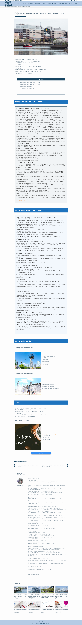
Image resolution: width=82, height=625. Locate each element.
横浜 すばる (20, 485)
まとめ (21, 91)
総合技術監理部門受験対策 (26, 86)
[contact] (74, 0)
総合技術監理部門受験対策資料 (28, 88)
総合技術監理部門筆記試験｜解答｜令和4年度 (30, 84)
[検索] (76, 0)
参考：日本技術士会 (20, 200)
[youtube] (71, 0)
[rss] (73, 0)
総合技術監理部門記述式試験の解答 (21, 461)
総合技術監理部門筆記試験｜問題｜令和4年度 (30, 82)
